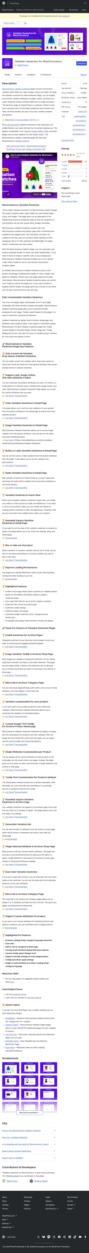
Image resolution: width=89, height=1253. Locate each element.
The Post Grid (11, 1034)
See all (84, 181)
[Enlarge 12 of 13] (54, 1105)
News (4, 1201)
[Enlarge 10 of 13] (16, 1105)
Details (7, 75)
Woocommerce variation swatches (16, 89)
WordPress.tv (52, 1209)
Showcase (28, 1197)
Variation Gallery (11, 1025)
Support (84, 75)
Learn (48, 1197)
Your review (66, 181)
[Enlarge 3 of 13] (54, 1065)
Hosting (5, 1205)
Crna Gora (11, 1237)
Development (46, 75)
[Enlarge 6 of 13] (54, 1078)
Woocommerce (13, 125)
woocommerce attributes (80, 125)
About (4, 1197)
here (12, 982)
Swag (70, 1209)
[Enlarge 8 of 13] (35, 1091)
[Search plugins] (25, 23)
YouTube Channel (34, 998)
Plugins (26, 1205)
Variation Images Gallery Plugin (36, 131)
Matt (5, 1219)
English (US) (82, 111)
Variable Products (22, 141)
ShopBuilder (10, 1018)
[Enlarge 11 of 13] (35, 1105)
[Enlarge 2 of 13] (35, 1065)
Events (70, 1201)
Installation (31, 75)
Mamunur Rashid (41, 1181)
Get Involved (72, 1197)
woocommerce (81, 121)
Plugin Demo (10, 120)
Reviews (18, 75)
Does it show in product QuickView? (16, 1151)
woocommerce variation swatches (80, 134)
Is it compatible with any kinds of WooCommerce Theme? (25, 1144)
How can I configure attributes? (14, 1137)
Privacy (5, 1209)
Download (81, 63)
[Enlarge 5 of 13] (35, 1078)
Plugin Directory (8, 10)
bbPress (6, 1223)
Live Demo (9, 396)
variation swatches (80, 116)
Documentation (22, 120)
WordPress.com (9, 1216)
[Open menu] (85, 3)
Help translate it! (64, 16)
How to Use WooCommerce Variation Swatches (21, 1131)
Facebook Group (19, 994)
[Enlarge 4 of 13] (16, 1078)
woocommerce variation (80, 130)
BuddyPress (8, 1227)
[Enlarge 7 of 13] (16, 1091)
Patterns (27, 1209)
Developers (50, 1205)
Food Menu (10, 1047)
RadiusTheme (22, 65)
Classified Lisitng (12, 1041)
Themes (27, 1201)
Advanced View (67, 140)
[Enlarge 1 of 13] (16, 1065)
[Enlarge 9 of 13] (54, 1091)
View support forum (69, 201)
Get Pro (33, 120)
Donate (71, 1205)
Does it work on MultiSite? (12, 1158)
